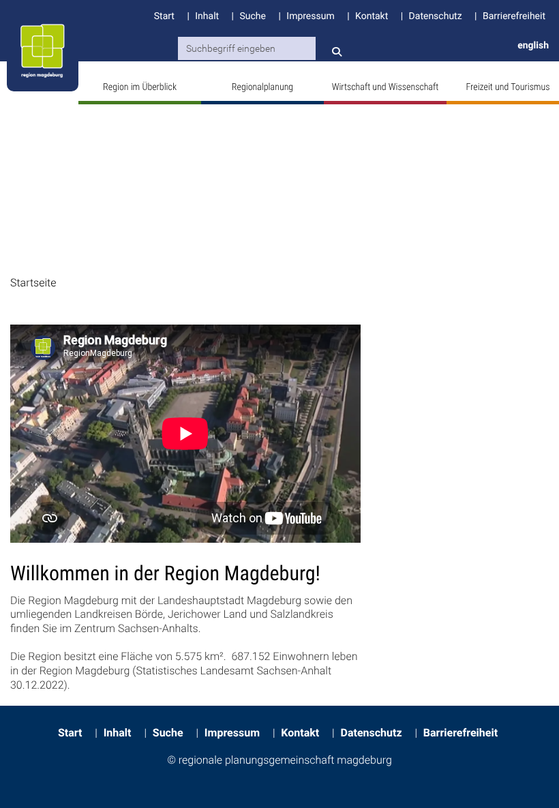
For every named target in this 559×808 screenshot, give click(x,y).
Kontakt (371, 16)
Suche (252, 16)
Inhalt (207, 16)
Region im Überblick (140, 87)
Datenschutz (435, 16)
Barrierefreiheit (514, 16)
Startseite (33, 282)
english (533, 45)
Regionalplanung (262, 87)
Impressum (310, 16)
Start (164, 16)
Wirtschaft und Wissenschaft (385, 87)
